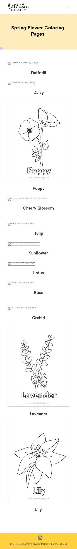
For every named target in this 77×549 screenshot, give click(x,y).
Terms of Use (59, 543)
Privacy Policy (40, 543)
